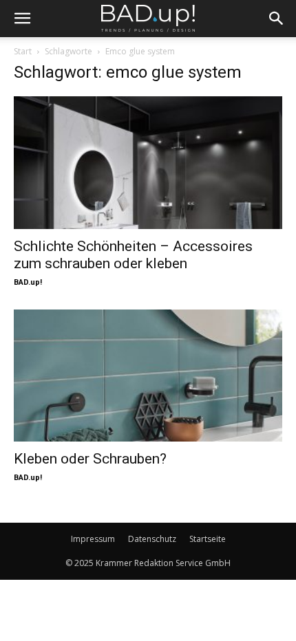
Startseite (207, 539)
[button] (22, 18)
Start (23, 51)
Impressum (93, 539)
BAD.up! (28, 282)
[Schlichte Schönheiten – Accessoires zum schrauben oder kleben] (148, 162)
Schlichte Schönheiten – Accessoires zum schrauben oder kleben (133, 255)
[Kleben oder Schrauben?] (148, 375)
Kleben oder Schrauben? (90, 458)
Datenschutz (152, 539)
